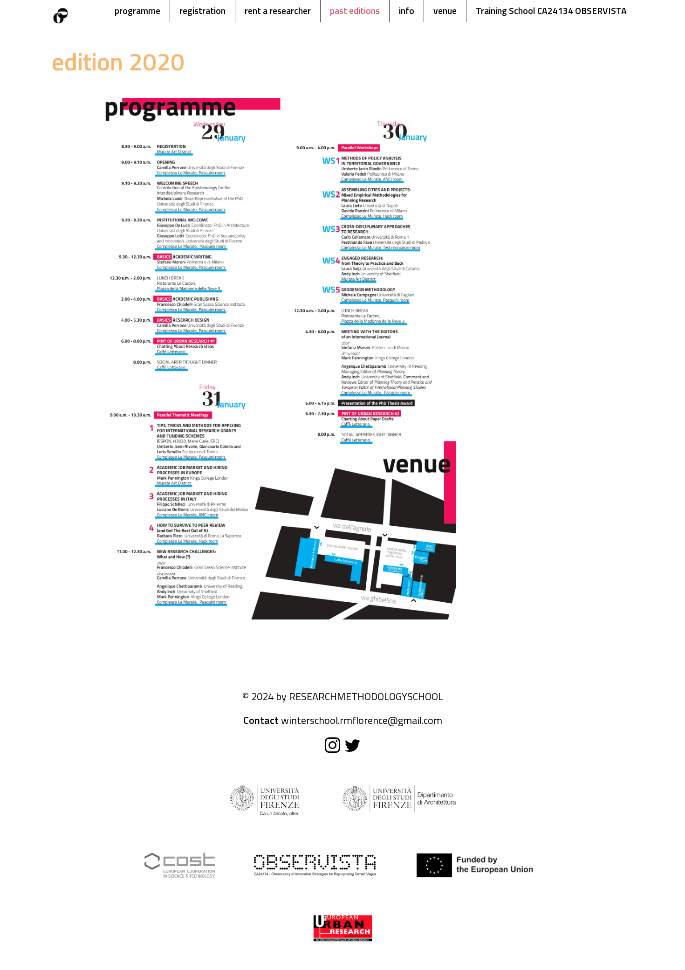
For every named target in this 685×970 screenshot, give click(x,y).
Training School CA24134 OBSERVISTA (551, 11)
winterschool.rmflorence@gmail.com (361, 720)
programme (137, 11)
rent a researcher (278, 11)
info (406, 11)
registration (202, 11)
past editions (355, 11)
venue (445, 11)
